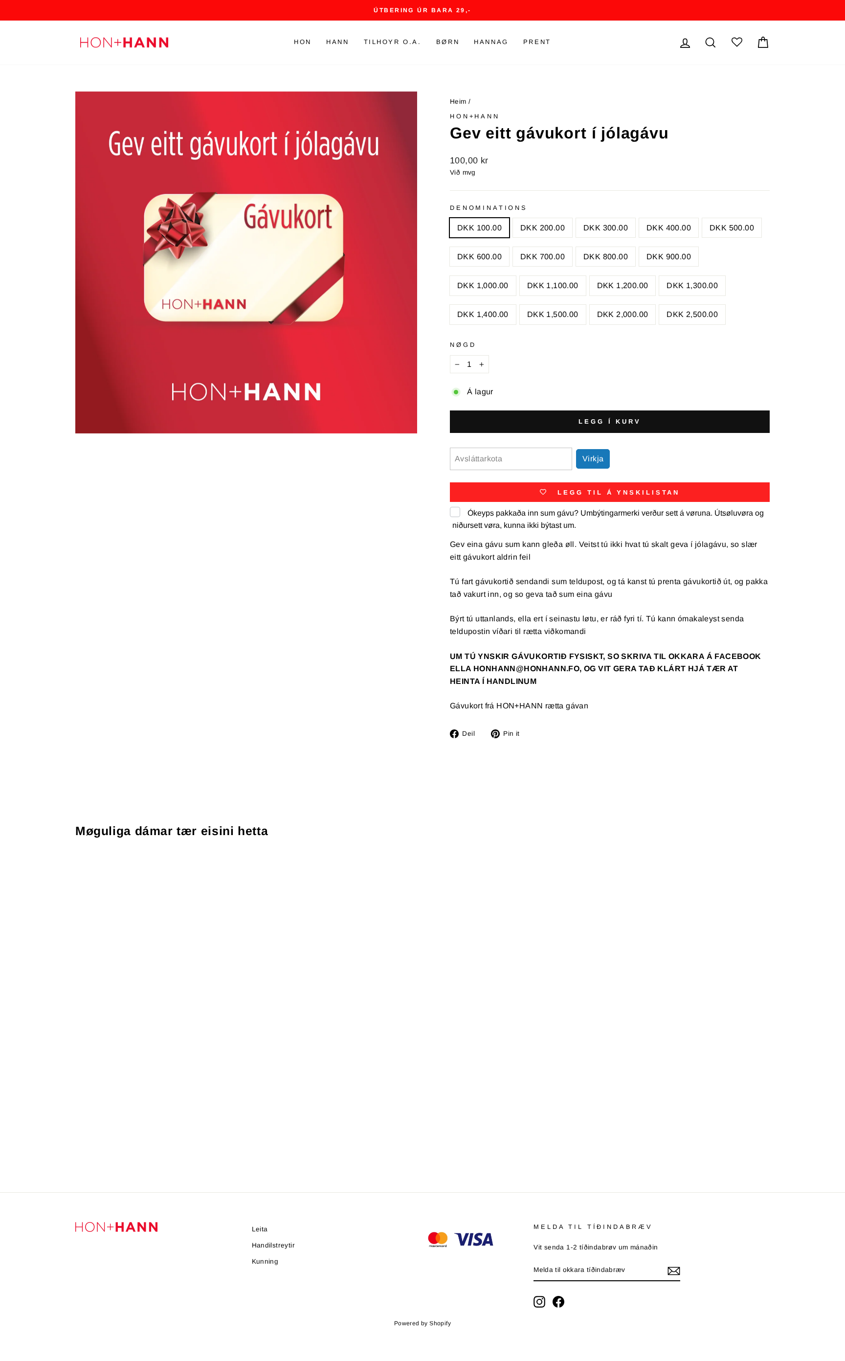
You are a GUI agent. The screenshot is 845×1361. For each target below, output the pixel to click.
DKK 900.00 (668, 256)
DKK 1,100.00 (552, 285)
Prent (537, 41)
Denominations (489, 207)
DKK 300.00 (605, 228)
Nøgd (463, 344)
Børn (447, 41)
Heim (458, 101)
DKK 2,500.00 (692, 314)
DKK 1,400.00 (483, 314)
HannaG (491, 41)
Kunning (265, 1261)
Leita (260, 1229)
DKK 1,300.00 (692, 285)
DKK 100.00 (479, 228)
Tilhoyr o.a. (393, 41)
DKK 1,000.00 (483, 285)
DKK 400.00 (668, 228)
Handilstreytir (273, 1245)
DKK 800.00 (605, 256)
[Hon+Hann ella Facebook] (558, 1302)
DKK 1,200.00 (622, 285)
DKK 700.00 (542, 256)
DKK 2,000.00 (622, 314)
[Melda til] (673, 1270)
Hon (302, 41)
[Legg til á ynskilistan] (229, 874)
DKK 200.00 (542, 228)
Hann (337, 41)
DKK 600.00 (479, 256)
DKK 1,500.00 (552, 314)
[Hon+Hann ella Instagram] (539, 1302)
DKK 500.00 (732, 228)
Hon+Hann (475, 116)
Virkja (592, 458)
